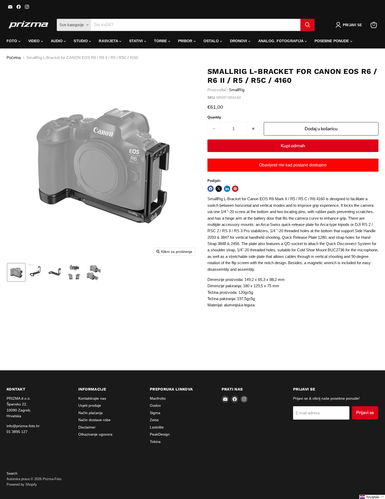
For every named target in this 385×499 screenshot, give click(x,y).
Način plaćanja (90, 413)
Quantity (214, 117)
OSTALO (212, 41)
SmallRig (236, 90)
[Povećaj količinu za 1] (253, 128)
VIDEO (34, 41)
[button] (350, 25)
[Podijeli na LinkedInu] (227, 189)
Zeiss (154, 420)
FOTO (12, 41)
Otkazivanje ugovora (95, 434)
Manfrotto (158, 398)
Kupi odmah (293, 145)
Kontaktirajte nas (92, 398)
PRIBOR (186, 41)
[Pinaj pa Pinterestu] (235, 189)
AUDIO (57, 41)
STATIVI (136, 41)
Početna (14, 57)
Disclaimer (87, 427)
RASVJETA (109, 41)
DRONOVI (239, 41)
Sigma (155, 413)
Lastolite (157, 427)
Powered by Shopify (22, 484)
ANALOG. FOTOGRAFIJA (281, 41)
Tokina (155, 442)
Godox (155, 405)
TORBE (161, 41)
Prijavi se (365, 412)
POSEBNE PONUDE (332, 41)
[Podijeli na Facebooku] (210, 189)
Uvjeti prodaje (89, 405)
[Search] (307, 25)
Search (12, 473)
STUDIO (81, 41)
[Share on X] (219, 189)
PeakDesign (160, 434)
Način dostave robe (94, 420)
